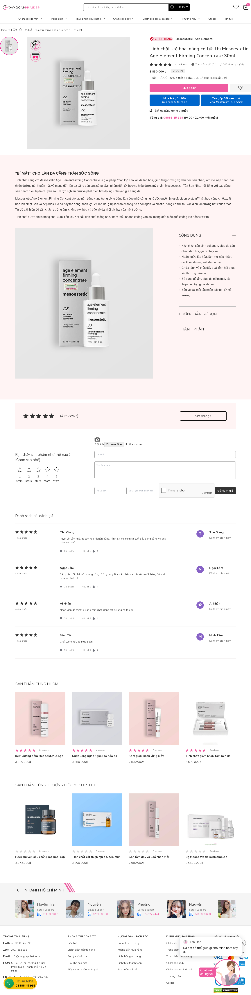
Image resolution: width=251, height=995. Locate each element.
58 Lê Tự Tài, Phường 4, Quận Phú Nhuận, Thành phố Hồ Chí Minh (24, 966)
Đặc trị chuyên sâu (47, 30)
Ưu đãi (212, 19)
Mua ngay (189, 88)
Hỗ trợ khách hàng (128, 943)
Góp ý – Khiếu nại (77, 956)
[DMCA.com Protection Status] (231, 990)
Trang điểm (56, 19)
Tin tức (228, 19)
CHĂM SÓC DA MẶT (21, 30)
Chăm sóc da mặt (28, 19)
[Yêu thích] (240, 88)
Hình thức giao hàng (129, 956)
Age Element (204, 39)
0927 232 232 (15, 949)
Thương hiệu (189, 19)
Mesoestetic (184, 39)
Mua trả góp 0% (174, 100)
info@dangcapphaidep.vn (22, 956)
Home (3, 30)
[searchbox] (136, 7)
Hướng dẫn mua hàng (129, 949)
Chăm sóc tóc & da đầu (156, 19)
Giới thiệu (72, 943)
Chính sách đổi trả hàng (81, 949)
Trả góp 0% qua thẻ (226, 100)
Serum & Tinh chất (71, 30)
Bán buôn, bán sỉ (127, 969)
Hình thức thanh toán (129, 963)
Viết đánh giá (203, 416)
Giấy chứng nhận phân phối (83, 969)
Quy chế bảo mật (77, 963)
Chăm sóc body (122, 19)
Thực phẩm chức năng (88, 19)
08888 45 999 (17, 943)
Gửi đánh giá (225, 491)
